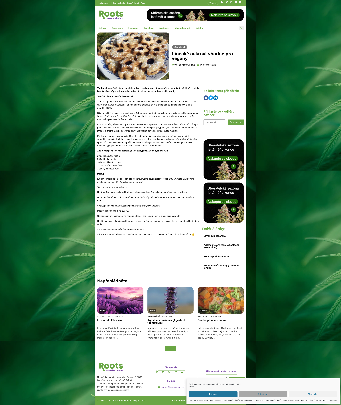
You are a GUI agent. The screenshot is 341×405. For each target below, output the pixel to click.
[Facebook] (223, 3)
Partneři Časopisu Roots (136, 3)
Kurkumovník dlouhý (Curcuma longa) (221, 266)
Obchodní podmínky (329, 400)
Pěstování (133, 28)
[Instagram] (232, 3)
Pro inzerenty (103, 3)
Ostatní (199, 28)
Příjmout (213, 394)
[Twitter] (228, 3)
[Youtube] (237, 3)
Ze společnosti (182, 28)
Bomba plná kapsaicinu (217, 256)
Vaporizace (117, 28)
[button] (241, 28)
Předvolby (313, 394)
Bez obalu (148, 28)
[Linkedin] (241, 3)
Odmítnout (263, 394)
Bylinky (102, 28)
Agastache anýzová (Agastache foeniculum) (221, 246)
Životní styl (164, 28)
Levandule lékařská (215, 236)
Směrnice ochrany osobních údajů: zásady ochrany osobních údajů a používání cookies (221, 400)
